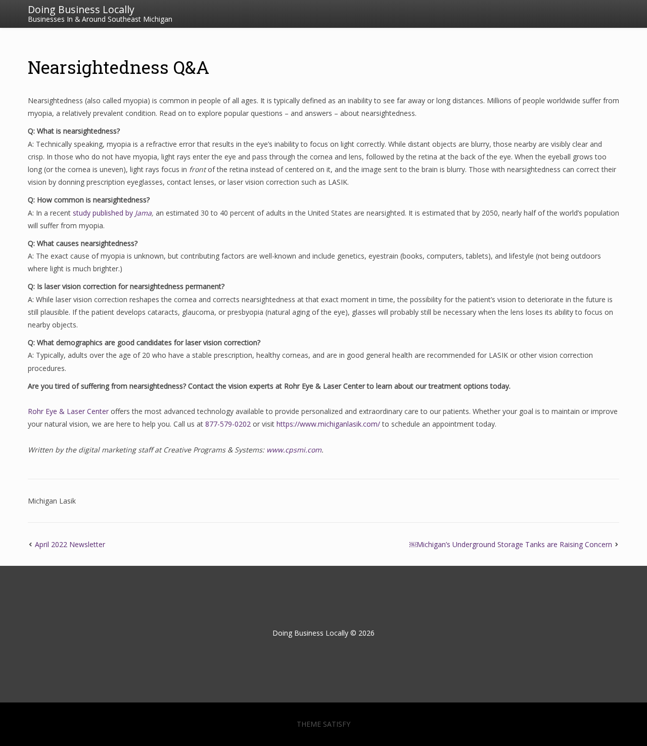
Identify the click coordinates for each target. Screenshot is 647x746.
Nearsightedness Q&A (118, 66)
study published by (104, 213)
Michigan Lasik (52, 501)
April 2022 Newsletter (70, 544)
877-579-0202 (228, 424)
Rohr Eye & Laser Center (68, 411)
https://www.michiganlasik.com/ (328, 424)
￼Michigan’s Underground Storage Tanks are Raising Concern (510, 544)
